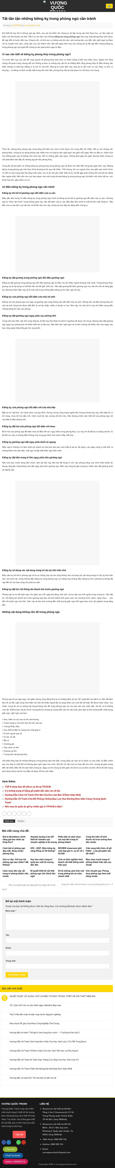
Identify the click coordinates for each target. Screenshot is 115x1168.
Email (8, 948)
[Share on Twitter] (14, 813)
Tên (7, 935)
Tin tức (21, 821)
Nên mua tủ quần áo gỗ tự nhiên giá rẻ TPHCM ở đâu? (34, 806)
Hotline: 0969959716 (15, 1161)
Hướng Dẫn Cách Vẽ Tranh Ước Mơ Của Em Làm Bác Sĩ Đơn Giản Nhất (43, 795)
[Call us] (18, 1142)
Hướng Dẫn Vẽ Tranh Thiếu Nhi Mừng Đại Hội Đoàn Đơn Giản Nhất (41, 1068)
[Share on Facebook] (9, 813)
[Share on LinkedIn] (29, 813)
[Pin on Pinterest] (24, 813)
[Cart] (109, 6)
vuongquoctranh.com (66, 1164)
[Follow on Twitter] (8, 1142)
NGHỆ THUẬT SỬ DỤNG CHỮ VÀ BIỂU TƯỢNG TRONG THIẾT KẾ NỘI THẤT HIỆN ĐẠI (52, 996)
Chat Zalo (10, 1149)
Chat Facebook (12, 1155)
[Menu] (3, 6)
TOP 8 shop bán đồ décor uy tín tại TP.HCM (28, 787)
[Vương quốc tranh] (57, 6)
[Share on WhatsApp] (4, 813)
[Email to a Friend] (19, 813)
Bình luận (11, 911)
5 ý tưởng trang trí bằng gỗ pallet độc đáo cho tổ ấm (32, 791)
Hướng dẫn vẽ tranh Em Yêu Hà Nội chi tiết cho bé (33, 1078)
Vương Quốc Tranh (32, 25)
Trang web (11, 961)
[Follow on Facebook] (4, 1142)
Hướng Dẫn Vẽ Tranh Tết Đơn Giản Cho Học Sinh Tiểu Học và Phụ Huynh (44, 1050)
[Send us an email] (13, 1142)
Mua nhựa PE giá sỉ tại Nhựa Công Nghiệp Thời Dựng (34, 1023)
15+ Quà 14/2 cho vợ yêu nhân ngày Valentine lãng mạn (35, 1005)
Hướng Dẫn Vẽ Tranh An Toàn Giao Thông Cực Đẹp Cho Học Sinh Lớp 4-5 (44, 1059)
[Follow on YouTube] (23, 1142)
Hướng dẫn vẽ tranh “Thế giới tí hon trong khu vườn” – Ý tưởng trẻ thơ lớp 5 (45, 1032)
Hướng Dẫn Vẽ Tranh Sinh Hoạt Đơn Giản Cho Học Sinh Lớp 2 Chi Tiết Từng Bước (48, 1041)
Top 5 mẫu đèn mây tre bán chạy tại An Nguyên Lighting (35, 1014)
